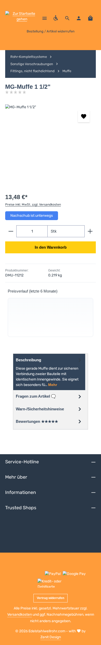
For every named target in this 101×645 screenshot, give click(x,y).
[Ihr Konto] (79, 18)
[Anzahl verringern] (10, 231)
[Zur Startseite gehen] (21, 18)
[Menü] (44, 18)
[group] (50, 317)
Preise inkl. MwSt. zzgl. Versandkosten (33, 204)
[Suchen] (67, 18)
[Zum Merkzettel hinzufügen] (84, 116)
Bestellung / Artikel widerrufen (51, 31)
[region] (50, 143)
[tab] (49, 372)
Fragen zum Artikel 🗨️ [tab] (36, 396)
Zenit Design (50, 637)
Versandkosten (19, 614)
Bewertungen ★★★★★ (37, 421)
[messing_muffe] (50, 143)
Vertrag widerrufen (50, 598)
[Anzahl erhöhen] (90, 231)
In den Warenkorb (51, 247)
